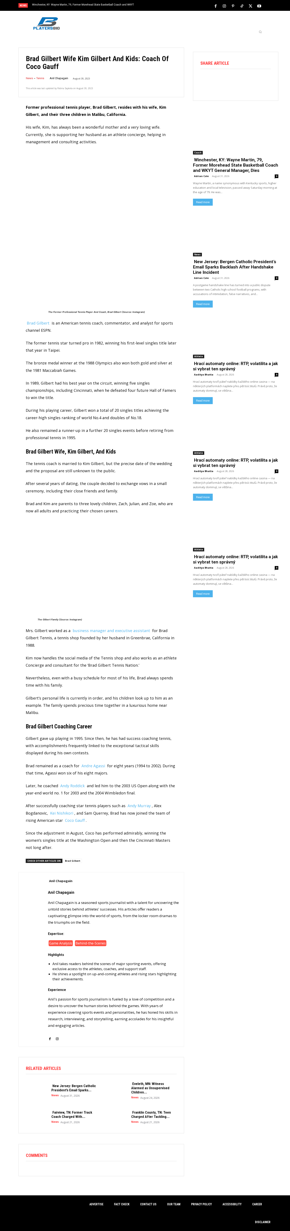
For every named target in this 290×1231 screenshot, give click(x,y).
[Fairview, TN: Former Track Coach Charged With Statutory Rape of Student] (36, 1117)
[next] (159, 5)
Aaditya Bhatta (203, 374)
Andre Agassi (93, 765)
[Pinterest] (233, 6)
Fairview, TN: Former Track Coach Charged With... (71, 1114)
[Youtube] (259, 6)
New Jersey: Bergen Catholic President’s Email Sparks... (73, 1088)
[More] (265, 80)
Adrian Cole (201, 176)
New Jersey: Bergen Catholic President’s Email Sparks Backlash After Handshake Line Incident (234, 267)
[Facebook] (216, 6)
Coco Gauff (75, 820)
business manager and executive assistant (111, 630)
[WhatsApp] (241, 80)
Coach (197, 152)
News (29, 78)
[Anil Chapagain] (33, 959)
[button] (260, 32)
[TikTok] (242, 6)
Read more (203, 202)
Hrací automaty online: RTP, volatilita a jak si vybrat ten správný (235, 366)
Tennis (40, 78)
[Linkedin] (253, 80)
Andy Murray (139, 805)
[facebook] (50, 1036)
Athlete (198, 356)
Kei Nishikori (61, 813)
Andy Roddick (72, 785)
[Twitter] (250, 6)
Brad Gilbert (38, 323)
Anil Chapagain (59, 78)
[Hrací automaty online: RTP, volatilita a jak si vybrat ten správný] (235, 336)
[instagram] (57, 1036)
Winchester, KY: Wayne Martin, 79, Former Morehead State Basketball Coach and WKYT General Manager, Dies (235, 165)
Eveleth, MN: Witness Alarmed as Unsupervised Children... (150, 1088)
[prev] (152, 5)
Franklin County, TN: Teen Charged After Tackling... (151, 1114)
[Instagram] (224, 6)
